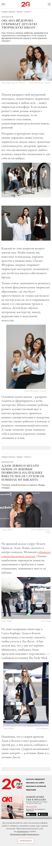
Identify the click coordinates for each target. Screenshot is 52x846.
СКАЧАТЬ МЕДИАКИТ (35, 779)
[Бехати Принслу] (26, 694)
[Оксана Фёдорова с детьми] (26, 357)
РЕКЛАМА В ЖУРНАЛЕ (36, 786)
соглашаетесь (22, 831)
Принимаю (26, 841)
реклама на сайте (35, 783)
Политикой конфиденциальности (24, 834)
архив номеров (31, 806)
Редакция (31, 790)
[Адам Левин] (26, 598)
